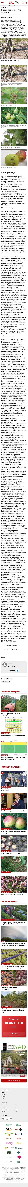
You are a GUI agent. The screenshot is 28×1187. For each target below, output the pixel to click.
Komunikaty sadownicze (7, 1109)
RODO (3, 1098)
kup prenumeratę (14, 1081)
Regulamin (4, 1096)
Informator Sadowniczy (14, 5)
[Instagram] (7, 1118)
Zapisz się (14, 1034)
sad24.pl (3, 5)
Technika (16, 1111)
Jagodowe (4, 1107)
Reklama (3, 1094)
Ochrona (16, 1109)
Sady (15, 1105)
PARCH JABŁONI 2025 (6, 681)
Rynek (15, 1107)
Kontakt (3, 1092)
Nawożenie (4, 1111)
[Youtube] (10, 1118)
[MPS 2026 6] (14, 1060)
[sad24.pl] (14, 2)
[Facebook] (17, 670)
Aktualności (4, 1105)
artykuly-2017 (4, 7)
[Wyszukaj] (26, 3)
